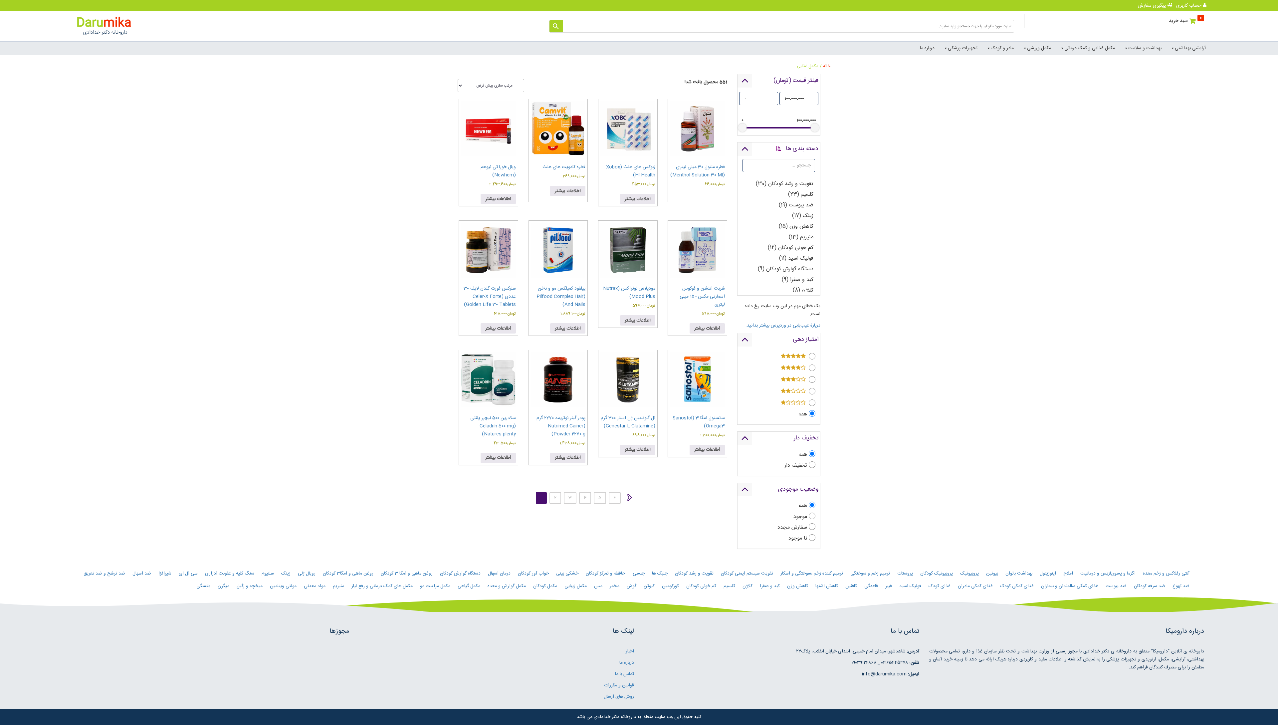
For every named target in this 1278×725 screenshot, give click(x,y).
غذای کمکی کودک (1017, 586)
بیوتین (992, 574)
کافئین (851, 586)
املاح (1068, 574)
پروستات (905, 574)
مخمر (614, 586)
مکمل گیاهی (469, 586)
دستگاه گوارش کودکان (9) (785, 269)
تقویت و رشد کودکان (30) (784, 183)
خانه (826, 66)
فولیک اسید (910, 586)
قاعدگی (871, 586)
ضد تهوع (1180, 586)
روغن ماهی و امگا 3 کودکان (407, 574)
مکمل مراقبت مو (435, 586)
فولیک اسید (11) (796, 258)
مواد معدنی (314, 586)
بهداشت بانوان (1018, 574)
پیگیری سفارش (1152, 6)
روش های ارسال (619, 697)
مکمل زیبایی (575, 586)
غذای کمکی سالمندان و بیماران (1069, 586)
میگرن (223, 586)
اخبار (630, 651)
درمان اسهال (499, 574)
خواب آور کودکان (533, 574)
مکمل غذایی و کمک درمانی (1089, 48)
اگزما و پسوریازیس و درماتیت (1108, 574)
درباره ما (927, 48)
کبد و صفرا (770, 586)
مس (598, 586)
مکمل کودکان (545, 586)
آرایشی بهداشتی (1190, 48)
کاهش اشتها (826, 586)
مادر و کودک (1002, 48)
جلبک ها (660, 574)
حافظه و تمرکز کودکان (605, 574)
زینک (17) (802, 215)
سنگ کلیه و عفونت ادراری (229, 574)
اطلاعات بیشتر (638, 199)
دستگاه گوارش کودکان (460, 574)
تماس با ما (624, 674)
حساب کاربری (1189, 6)
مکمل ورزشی (1039, 48)
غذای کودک (940, 586)
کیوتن (649, 586)
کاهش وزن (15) (796, 226)
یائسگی (203, 586)
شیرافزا (164, 574)
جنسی (639, 574)
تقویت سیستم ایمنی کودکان (747, 574)
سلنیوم (268, 574)
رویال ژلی (307, 574)
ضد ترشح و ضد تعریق (104, 574)
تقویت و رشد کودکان (694, 574)
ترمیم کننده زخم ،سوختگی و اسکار (811, 574)
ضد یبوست (1116, 586)
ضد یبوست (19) (796, 205)
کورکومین (670, 586)
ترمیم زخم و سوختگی (870, 574)
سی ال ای (188, 574)
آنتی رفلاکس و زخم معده (1166, 574)
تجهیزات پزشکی (962, 48)
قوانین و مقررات (619, 685)
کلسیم (729, 586)
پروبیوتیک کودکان (936, 574)
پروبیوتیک (969, 574)
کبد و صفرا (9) (797, 279)
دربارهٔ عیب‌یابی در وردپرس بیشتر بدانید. (783, 326)
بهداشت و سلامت (1145, 48)
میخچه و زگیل (250, 586)
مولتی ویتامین (283, 586)
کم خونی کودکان (701, 586)
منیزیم (338, 586)
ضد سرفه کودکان (1149, 586)
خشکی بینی (567, 574)
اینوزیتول (1048, 574)
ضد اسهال (141, 574)
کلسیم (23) (800, 194)
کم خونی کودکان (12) (790, 247)
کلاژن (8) (803, 290)
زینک (286, 574)
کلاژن (747, 586)
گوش (631, 586)
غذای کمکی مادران (975, 586)
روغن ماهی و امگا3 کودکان (348, 574)
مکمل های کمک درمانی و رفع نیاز (382, 586)
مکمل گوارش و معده (507, 586)
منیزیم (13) (801, 237)
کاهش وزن (797, 586)
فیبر (888, 586)
